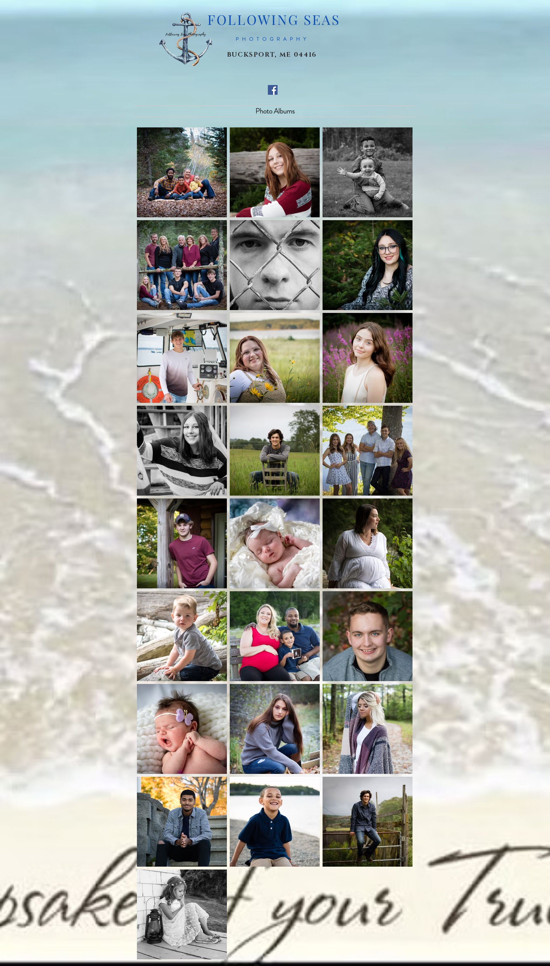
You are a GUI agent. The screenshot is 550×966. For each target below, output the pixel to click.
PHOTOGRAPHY (273, 39)
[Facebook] (273, 90)
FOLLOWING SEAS (273, 19)
